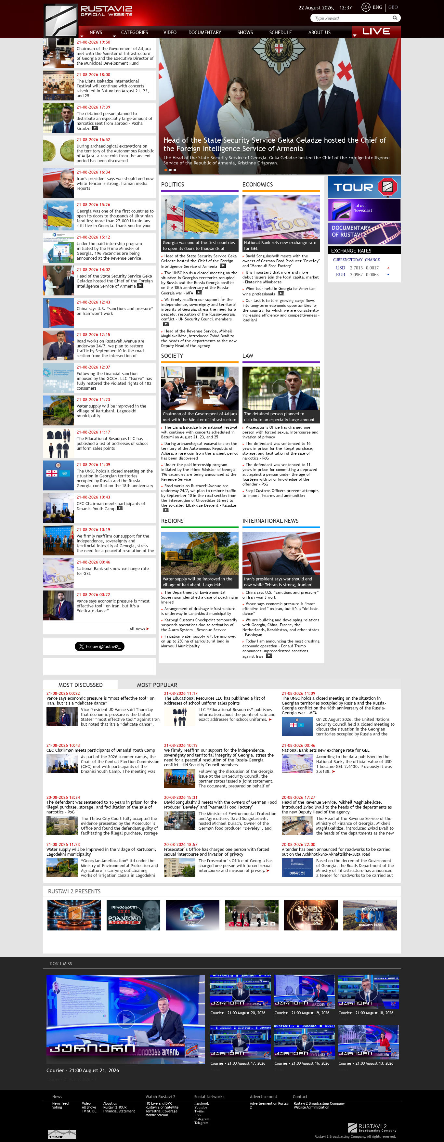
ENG (377, 7)
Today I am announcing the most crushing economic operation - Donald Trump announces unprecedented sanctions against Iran (281, 649)
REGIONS (172, 520)
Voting (57, 1107)
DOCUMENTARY (205, 32)
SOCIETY (172, 355)
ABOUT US (319, 32)
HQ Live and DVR (159, 1103)
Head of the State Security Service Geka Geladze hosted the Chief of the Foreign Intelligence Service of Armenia (199, 261)
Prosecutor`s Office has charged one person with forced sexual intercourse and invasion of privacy (280, 432)
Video (86, 1103)
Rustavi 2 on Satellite (162, 1107)
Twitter (199, 1111)
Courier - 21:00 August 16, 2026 (302, 1063)
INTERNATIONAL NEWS (270, 520)
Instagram (201, 1119)
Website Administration (311, 1107)
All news (138, 629)
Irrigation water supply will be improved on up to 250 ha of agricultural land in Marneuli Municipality (199, 641)
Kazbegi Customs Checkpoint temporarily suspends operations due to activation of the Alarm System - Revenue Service (199, 625)
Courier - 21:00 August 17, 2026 (238, 1063)
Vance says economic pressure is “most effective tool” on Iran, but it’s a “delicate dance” (280, 609)
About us (110, 1103)
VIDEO (169, 32)
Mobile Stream (157, 1115)
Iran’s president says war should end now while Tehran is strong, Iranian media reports (278, 585)
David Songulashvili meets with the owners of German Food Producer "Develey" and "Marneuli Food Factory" (281, 261)
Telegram (201, 1123)
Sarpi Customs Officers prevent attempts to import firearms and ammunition (280, 493)
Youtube (200, 1107)
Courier (52, 1079)
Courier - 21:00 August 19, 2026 (302, 1013)
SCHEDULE (280, 32)
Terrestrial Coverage (161, 1111)
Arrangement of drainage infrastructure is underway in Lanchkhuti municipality (198, 611)
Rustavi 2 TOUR (114, 1107)
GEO (393, 7)
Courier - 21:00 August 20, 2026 (238, 1013)
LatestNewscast (362, 208)
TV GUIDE (89, 1111)
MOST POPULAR (157, 684)
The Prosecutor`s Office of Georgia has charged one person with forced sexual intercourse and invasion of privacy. (235, 865)
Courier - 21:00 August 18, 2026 (366, 1013)
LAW (247, 355)
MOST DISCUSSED (81, 684)
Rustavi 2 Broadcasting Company (319, 1103)
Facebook (201, 1103)
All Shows (89, 1107)
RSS (197, 1115)
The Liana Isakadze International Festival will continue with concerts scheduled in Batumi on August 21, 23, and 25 (199, 432)
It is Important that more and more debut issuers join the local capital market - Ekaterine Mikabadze (280, 277)
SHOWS (245, 32)
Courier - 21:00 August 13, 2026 (366, 1063)
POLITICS (172, 184)
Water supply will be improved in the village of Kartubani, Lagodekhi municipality (197, 585)
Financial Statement (119, 1111)
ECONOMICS (257, 184)
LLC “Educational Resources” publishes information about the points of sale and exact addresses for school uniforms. (237, 714)
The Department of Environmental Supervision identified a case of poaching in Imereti (199, 597)
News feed (60, 1103)
